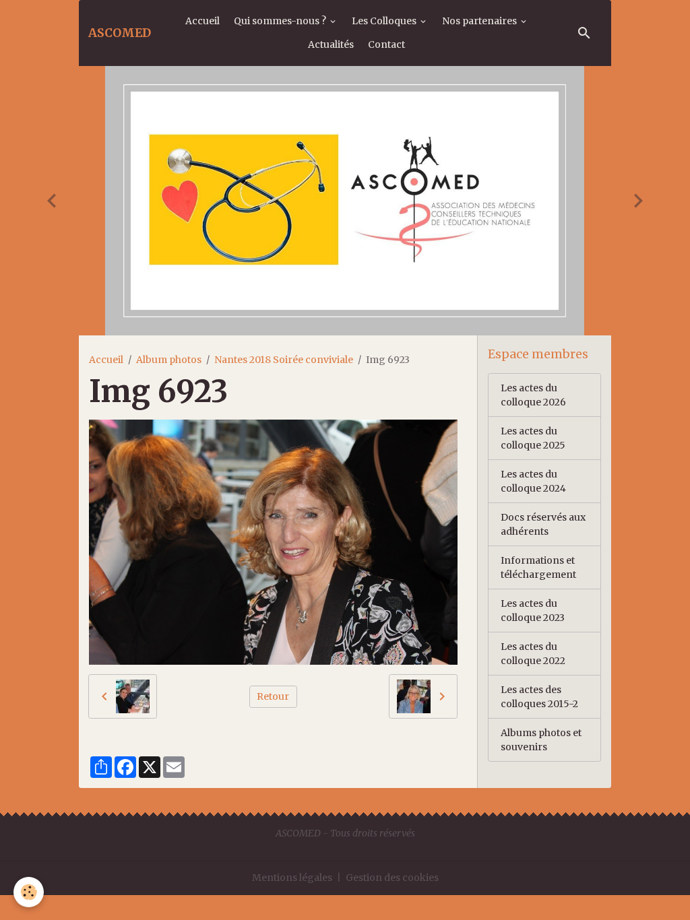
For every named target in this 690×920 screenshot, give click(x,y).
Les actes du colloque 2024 (533, 481)
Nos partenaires (480, 21)
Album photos (168, 360)
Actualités (331, 44)
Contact (386, 44)
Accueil (202, 21)
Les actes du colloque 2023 (533, 610)
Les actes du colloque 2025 (533, 438)
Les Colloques (385, 21)
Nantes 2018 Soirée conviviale (283, 360)
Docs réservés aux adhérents (543, 524)
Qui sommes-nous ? (281, 21)
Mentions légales (292, 878)
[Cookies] (28, 892)
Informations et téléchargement (538, 567)
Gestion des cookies (392, 878)
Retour (273, 696)
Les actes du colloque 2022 (533, 653)
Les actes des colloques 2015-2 (539, 697)
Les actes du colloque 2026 (533, 395)
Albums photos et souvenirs (541, 740)
